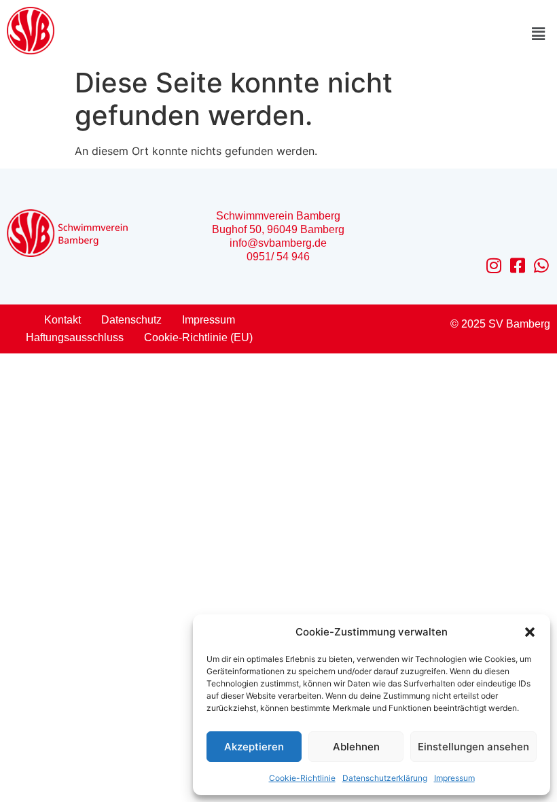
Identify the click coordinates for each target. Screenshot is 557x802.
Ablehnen (356, 746)
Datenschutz (131, 320)
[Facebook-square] (517, 265)
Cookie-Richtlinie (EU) (198, 337)
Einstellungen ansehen (473, 746)
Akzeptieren (254, 746)
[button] (530, 632)
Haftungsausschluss (75, 337)
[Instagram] (494, 265)
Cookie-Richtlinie (302, 778)
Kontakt (62, 320)
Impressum (454, 778)
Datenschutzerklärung (384, 778)
